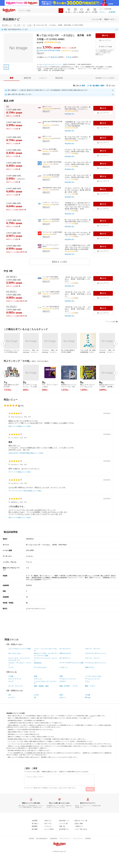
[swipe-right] (115, 343)
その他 (29, 25)
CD (24, 25)
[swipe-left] (3, 343)
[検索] (61, 10)
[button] (75, 10)
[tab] (12, 78)
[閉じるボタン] (116, 29)
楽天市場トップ (7, 25)
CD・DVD (17, 25)
